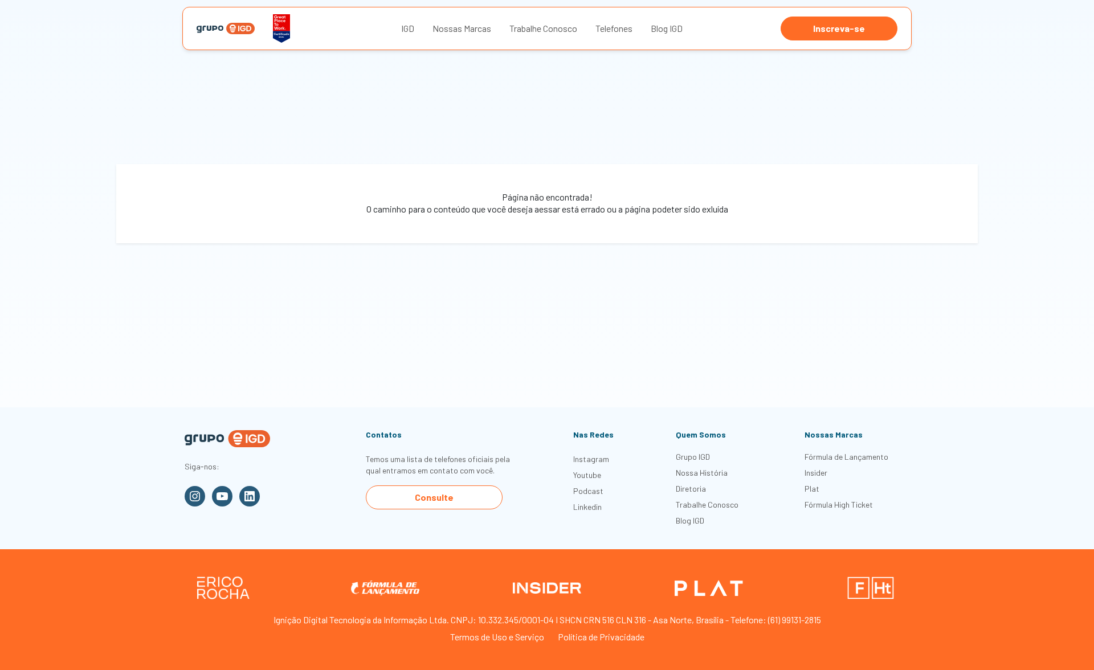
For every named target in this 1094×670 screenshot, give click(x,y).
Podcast (588, 491)
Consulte (434, 497)
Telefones (613, 28)
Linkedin (587, 507)
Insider (816, 472)
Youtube (587, 475)
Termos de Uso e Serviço (497, 636)
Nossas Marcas (461, 28)
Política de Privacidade (601, 636)
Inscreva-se (839, 28)
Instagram (591, 459)
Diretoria (691, 488)
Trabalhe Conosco (543, 28)
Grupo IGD (693, 456)
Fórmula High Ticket (839, 504)
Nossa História (702, 472)
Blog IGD (667, 28)
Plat (812, 488)
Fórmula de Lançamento (846, 456)
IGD (407, 28)
